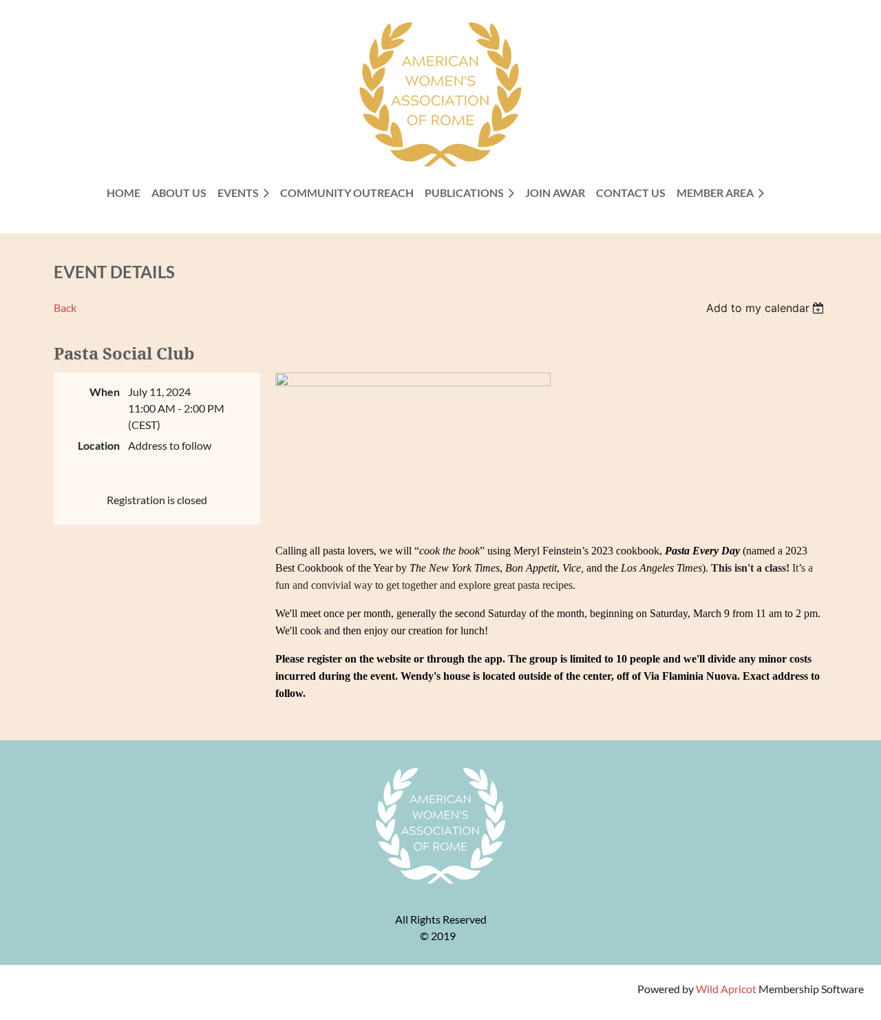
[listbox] (767, 308)
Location (99, 445)
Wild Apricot (726, 988)
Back (65, 307)
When (104, 391)
